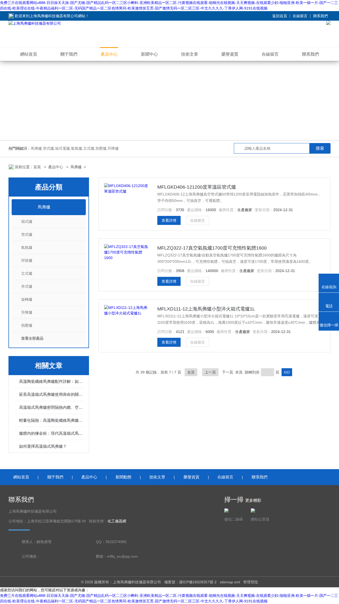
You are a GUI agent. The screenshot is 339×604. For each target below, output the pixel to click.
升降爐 (26, 312)
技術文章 (189, 54)
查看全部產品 (32, 338)
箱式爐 (26, 221)
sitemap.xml (230, 582)
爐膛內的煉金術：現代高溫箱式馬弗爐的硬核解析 (51, 433)
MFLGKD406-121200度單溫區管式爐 (196, 187)
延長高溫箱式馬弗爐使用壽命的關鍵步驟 (51, 394)
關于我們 (68, 54)
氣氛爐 (26, 247)
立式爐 (26, 273)
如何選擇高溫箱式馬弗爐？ (43, 446)
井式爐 (26, 286)
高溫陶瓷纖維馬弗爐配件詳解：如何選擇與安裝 (51, 381)
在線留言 (300, 16)
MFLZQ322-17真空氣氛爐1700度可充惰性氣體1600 (212, 248)
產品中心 (109, 54)
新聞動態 (123, 477)
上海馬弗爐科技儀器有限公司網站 (57, 16)
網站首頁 (28, 54)
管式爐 (26, 234)
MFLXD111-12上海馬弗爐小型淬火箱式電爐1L (206, 309)
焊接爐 (26, 260)
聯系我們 (320, 16)
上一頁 (210, 372)
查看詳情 (169, 220)
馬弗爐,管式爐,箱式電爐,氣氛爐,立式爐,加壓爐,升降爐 (75, 148)
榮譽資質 (229, 54)
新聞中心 (149, 54)
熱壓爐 (26, 325)
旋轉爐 (26, 299)
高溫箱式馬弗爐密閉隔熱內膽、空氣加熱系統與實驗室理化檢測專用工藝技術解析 (51, 407)
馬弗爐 (76, 167)
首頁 (37, 167)
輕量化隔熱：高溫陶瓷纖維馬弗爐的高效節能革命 (51, 420)
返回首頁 (279, 16)
